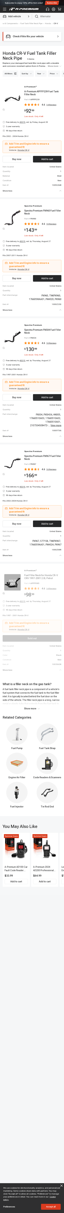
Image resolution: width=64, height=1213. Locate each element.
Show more (30, 708)
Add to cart (16, 881)
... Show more (52, 66)
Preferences (9, 1206)
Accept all (51, 1206)
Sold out (32, 638)
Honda (48, 23)
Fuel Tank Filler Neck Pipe (31, 23)
